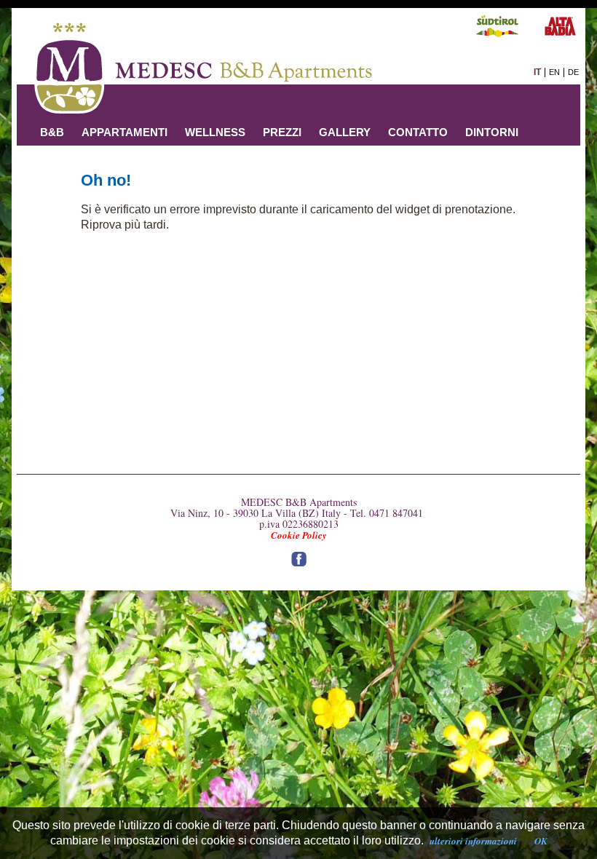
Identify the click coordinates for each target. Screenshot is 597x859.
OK (540, 840)
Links (56, 158)
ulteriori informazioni (473, 840)
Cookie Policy (299, 535)
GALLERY (345, 132)
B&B (52, 132)
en (554, 72)
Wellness (215, 132)
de (573, 72)
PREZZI (282, 132)
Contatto (418, 132)
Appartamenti (124, 132)
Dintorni (491, 132)
